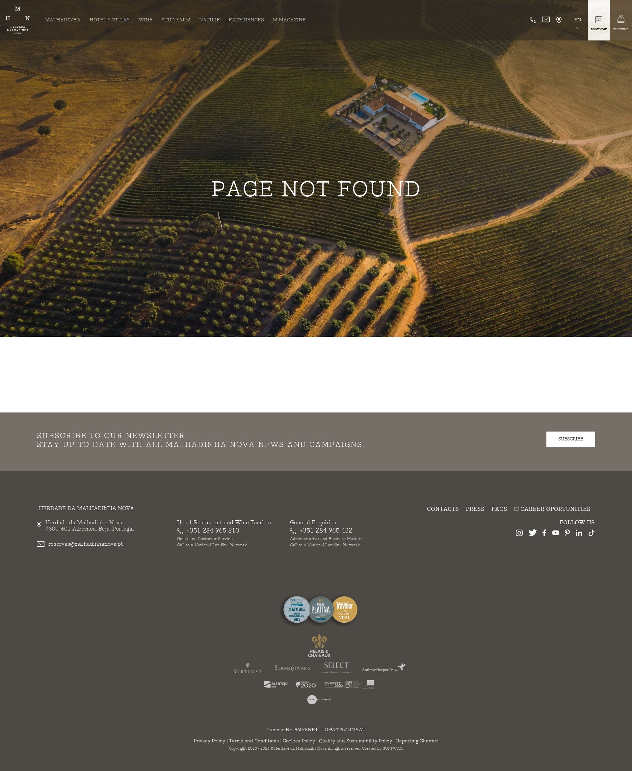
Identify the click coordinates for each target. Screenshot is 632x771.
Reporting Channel (417, 741)
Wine (146, 20)
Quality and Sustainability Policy (355, 741)
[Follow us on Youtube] (555, 534)
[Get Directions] (559, 20)
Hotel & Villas (110, 20)
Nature (209, 20)
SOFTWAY (392, 748)
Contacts (443, 509)
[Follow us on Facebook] (544, 534)
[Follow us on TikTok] (591, 534)
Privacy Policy (209, 741)
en (577, 20)
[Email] (546, 19)
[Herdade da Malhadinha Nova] (17, 20)
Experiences (246, 20)
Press (475, 509)
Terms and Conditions (254, 741)
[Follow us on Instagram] (519, 534)
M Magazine (289, 20)
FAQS (499, 509)
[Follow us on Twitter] (533, 534)
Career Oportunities (555, 509)
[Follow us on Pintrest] (567, 534)
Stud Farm (176, 20)
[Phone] (533, 19)
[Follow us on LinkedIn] (579, 534)
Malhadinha (63, 20)
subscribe (570, 439)
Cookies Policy (299, 741)
